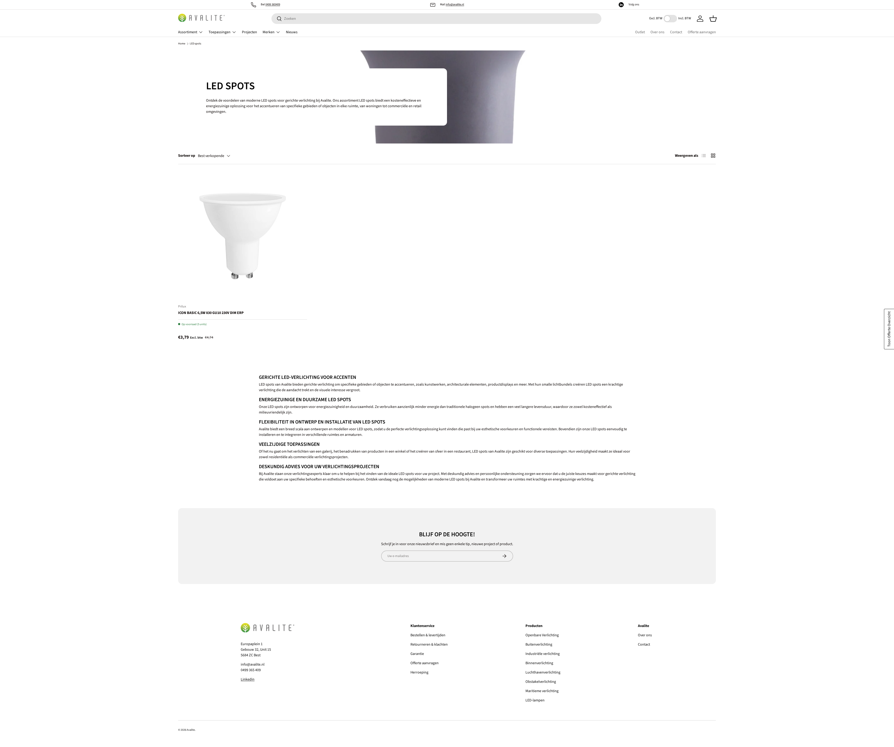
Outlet (640, 32)
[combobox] (436, 18)
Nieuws (292, 32)
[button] (713, 18)
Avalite (191, 730)
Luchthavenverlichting (542, 672)
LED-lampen (535, 700)
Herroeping (419, 672)
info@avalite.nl (455, 4)
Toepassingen (219, 32)
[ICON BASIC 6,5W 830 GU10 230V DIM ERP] (242, 236)
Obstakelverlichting (540, 681)
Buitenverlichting (538, 644)
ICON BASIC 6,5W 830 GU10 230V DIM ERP (211, 312)
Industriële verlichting (542, 653)
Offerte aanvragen (702, 32)
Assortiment (187, 32)
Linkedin (247, 679)
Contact (676, 32)
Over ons (657, 32)
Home (181, 43)
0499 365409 (272, 4)
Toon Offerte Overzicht (889, 329)
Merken (268, 32)
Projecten (249, 32)
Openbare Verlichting (542, 635)
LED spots (195, 43)
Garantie (417, 653)
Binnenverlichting (539, 663)
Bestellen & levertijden (427, 635)
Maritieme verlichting (542, 691)
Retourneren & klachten (429, 644)
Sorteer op (186, 155)
